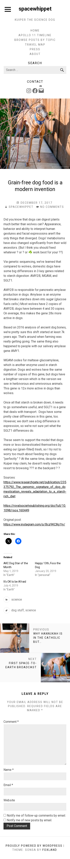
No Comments (52, 207)
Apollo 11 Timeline (35, 35)
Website (9, 800)
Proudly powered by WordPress (34, 845)
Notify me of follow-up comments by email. (36, 815)
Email (8, 785)
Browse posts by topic (35, 39)
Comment (11, 722)
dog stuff (17, 610)
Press (35, 49)
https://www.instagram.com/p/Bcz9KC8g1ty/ (34, 524)
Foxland (49, 849)
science (16, 599)
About (35, 54)
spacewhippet (35, 9)
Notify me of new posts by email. (29, 820)
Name (9, 770)
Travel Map (35, 44)
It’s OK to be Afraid (15, 581)
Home (35, 30)
